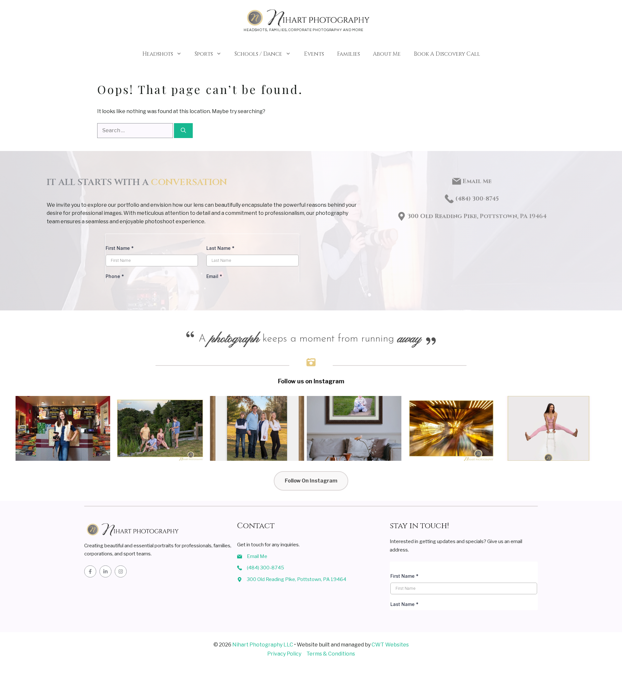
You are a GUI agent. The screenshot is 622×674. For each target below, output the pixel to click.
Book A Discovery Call (447, 54)
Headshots (157, 54)
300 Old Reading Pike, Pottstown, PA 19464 (477, 216)
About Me (387, 54)
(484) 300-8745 (265, 568)
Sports (204, 54)
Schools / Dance (258, 54)
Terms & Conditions (330, 654)
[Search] (183, 130)
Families (348, 54)
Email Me (477, 181)
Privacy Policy (284, 654)
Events (314, 54)
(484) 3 (465, 199)
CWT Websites (390, 645)
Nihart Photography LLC (262, 645)
